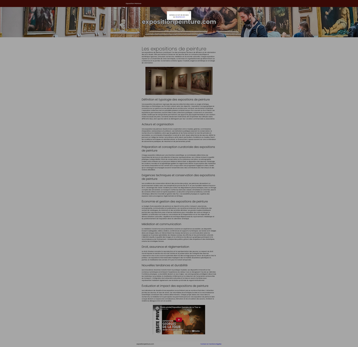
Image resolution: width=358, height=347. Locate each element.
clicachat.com (180, 17)
